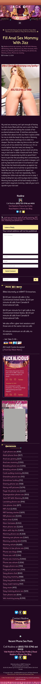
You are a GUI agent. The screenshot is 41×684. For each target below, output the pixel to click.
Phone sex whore (10, 562)
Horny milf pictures (11, 487)
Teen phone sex (9, 594)
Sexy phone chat (10, 573)
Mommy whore (6, 53)
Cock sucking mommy (12, 473)
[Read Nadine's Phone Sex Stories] (20, 636)
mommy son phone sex (14, 220)
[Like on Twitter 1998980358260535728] (16, 379)
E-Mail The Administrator (8, 677)
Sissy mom (7, 587)
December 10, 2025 (11, 383)
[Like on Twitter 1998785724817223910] (16, 394)
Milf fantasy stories (7, 48)
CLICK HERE (20, 626)
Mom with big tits (10, 530)
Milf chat (6, 509)
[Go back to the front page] (20, 13)
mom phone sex (19, 219)
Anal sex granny (10, 459)
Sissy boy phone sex (11, 580)
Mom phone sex (9, 526)
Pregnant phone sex (11, 569)
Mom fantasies (29, 48)
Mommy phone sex (15, 51)
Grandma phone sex (11, 476)
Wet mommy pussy (11, 598)
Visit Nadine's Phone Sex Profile (20, 206)
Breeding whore (9, 469)
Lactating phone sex (11, 501)
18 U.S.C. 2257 (14, 674)
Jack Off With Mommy (29, 46)
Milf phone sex (18, 48)
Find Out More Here (12, 349)
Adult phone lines (10, 455)
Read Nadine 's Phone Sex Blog (20, 209)
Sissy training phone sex (13, 591)
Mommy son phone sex (29, 51)
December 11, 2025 (11, 368)
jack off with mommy (26, 217)
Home (8, 674)
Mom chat (7, 519)
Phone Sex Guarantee (24, 674)
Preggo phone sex (10, 566)
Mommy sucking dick (12, 541)
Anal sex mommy (15, 46)
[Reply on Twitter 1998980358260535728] (7, 379)
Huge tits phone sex (11, 491)
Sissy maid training (11, 584)
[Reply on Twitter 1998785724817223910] (7, 394)
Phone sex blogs (10, 551)
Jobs (32, 674)
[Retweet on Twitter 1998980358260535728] (11, 379)
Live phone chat (9, 505)
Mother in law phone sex (13, 548)
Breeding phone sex (11, 466)
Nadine (6, 46)
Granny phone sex (11, 484)
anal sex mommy (10, 217)
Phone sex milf (9, 555)
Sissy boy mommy (10, 577)
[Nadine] (20, 200)
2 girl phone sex (9, 451)
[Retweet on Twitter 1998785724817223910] (11, 394)
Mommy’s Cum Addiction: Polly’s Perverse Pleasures (21, 31)
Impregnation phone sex (13, 494)
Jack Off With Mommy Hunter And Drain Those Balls (20, 30)
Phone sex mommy (18, 53)
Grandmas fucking (11, 480)
